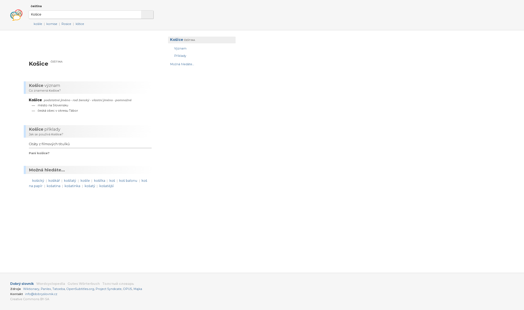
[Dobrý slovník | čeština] (16, 15)
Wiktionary (31, 289)
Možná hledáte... (182, 64)
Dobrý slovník (22, 284)
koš (112, 181)
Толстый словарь (118, 284)
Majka (137, 289)
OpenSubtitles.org (80, 289)
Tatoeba (58, 289)
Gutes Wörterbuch (84, 284)
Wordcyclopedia (50, 284)
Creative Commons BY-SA (29, 299)
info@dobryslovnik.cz (41, 294)
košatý (90, 186)
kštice (80, 24)
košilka (99, 181)
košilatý (70, 181)
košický (38, 181)
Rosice (66, 24)
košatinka (72, 186)
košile (38, 24)
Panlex (46, 289)
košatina (53, 186)
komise (51, 24)
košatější (106, 186)
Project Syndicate (109, 289)
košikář (54, 181)
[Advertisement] (200, 102)
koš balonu (128, 181)
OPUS (127, 289)
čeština (36, 6)
